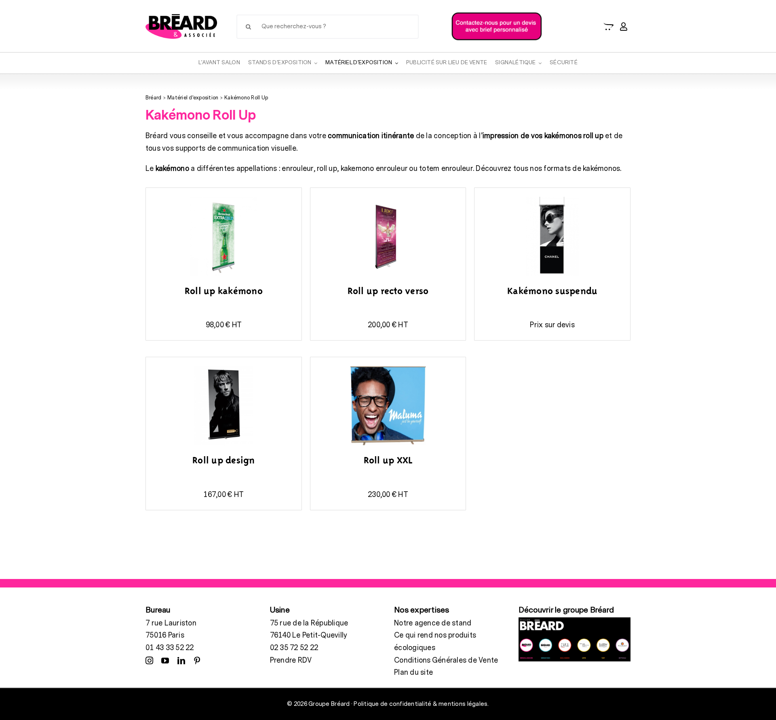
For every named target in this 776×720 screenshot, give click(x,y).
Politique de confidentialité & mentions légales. (421, 704)
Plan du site (413, 672)
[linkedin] (181, 660)
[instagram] (149, 660)
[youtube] (165, 660)
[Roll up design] (223, 367)
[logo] (181, 17)
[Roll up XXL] (388, 367)
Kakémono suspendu (552, 292)
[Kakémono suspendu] (552, 197)
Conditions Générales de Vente (446, 660)
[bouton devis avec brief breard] (496, 14)
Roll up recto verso (388, 292)
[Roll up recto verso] (388, 197)
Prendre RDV (291, 660)
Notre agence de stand (432, 623)
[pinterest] (197, 660)
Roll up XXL (388, 461)
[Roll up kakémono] (223, 197)
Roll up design (223, 461)
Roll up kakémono (224, 292)
